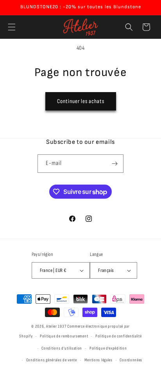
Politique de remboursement (64, 336)
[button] (11, 27)
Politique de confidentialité (118, 336)
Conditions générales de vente (51, 359)
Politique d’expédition (108, 348)
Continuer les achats (80, 101)
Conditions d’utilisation (61, 348)
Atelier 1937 (56, 326)
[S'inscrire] (114, 163)
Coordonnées (131, 359)
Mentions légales (98, 359)
